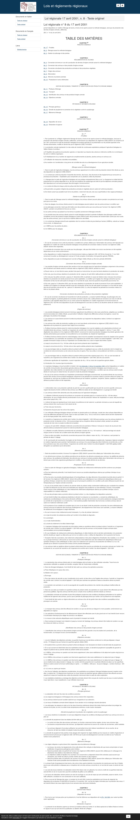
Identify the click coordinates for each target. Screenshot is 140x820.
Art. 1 (46, 47)
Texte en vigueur (22, 20)
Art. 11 (46, 89)
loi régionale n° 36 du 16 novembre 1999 (92, 366)
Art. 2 (45, 50)
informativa (16, 818)
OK (128, 816)
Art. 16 (46, 110)
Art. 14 (46, 97)
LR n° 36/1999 (105, 797)
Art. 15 (46, 107)
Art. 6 (45, 68)
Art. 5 (45, 65)
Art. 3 (45, 53)
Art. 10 (46, 80)
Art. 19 (46, 125)
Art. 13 (46, 95)
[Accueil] (28, 7)
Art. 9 (45, 77)
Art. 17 (46, 112)
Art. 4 (45, 62)
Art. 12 (46, 92)
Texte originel (21, 24)
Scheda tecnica (21, 49)
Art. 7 (45, 71)
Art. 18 (46, 122)
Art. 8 (45, 74)
